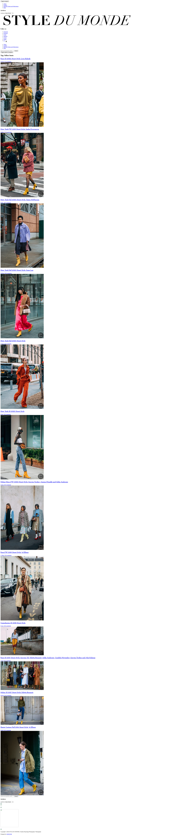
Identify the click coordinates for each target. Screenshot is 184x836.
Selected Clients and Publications (10, 6)
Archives (3, 13)
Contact (5, 5)
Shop (4, 7)
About (4, 3)
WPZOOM (9, 834)
